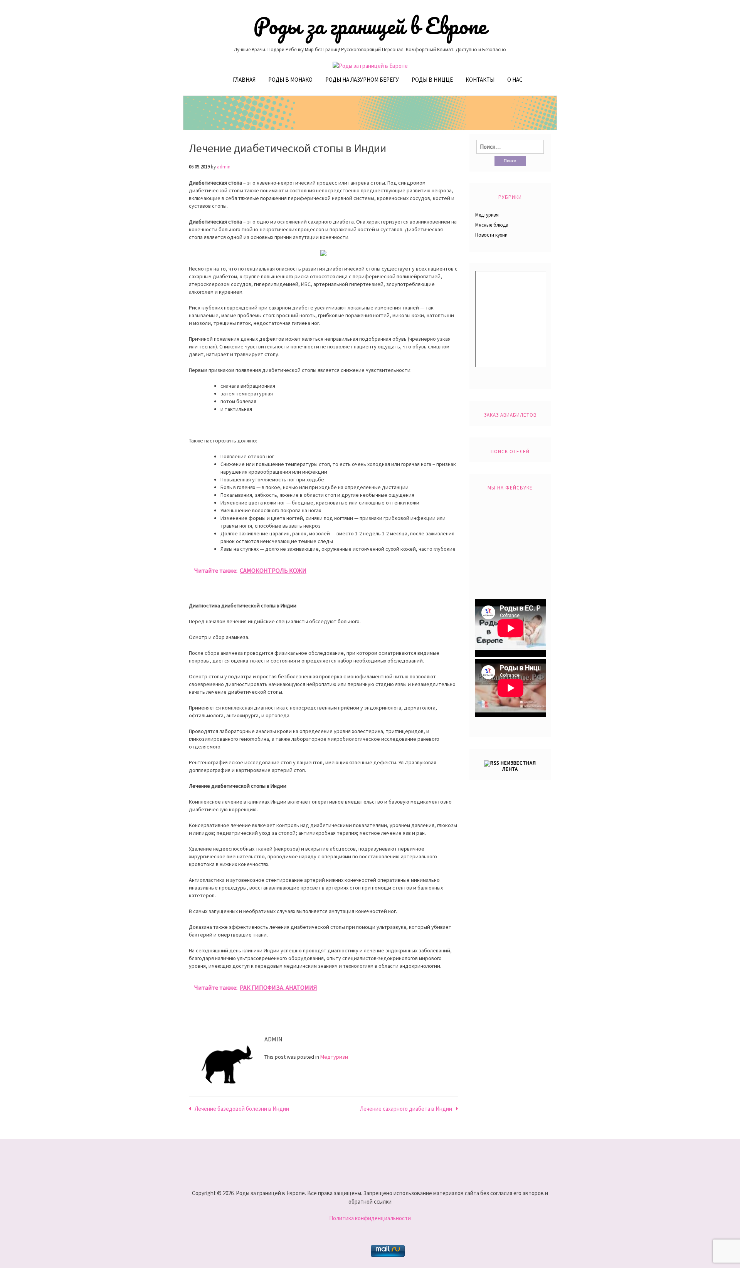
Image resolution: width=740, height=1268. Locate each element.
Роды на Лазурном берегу (362, 79)
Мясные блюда (491, 225)
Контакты (480, 79)
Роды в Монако (290, 79)
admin (223, 166)
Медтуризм (334, 1056)
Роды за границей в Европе (370, 26)
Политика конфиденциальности (370, 1218)
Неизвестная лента (518, 766)
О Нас (515, 79)
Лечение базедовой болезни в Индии (242, 1108)
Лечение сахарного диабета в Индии (406, 1108)
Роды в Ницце (432, 79)
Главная (244, 79)
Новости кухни (491, 235)
